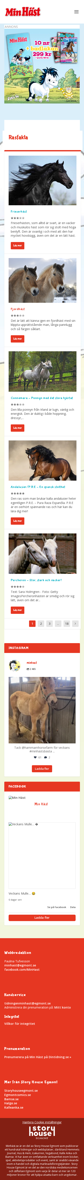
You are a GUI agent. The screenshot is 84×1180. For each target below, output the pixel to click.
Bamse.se (11, 1099)
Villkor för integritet (19, 1024)
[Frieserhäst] (42, 180)
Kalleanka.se (13, 1107)
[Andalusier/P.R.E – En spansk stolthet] (42, 460)
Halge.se (10, 1103)
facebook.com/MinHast (22, 969)
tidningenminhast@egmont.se (27, 1003)
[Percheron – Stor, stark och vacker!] (42, 553)
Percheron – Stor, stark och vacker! (36, 580)
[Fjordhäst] (42, 280)
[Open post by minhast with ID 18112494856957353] (42, 710)
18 (66, 624)
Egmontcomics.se (17, 1095)
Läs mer (17, 245)
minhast (41, 681)
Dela (73, 907)
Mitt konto (62, 1007)
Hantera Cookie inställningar (42, 1122)
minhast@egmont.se (20, 965)
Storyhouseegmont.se (21, 1090)
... (58, 624)
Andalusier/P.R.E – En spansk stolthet (38, 487)
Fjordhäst (18, 309)
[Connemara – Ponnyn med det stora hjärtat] (42, 371)
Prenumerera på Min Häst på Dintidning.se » (37, 1057)
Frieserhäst (19, 212)
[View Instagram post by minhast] (71, 738)
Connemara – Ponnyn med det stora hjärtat (42, 398)
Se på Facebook (57, 907)
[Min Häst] (17, 798)
